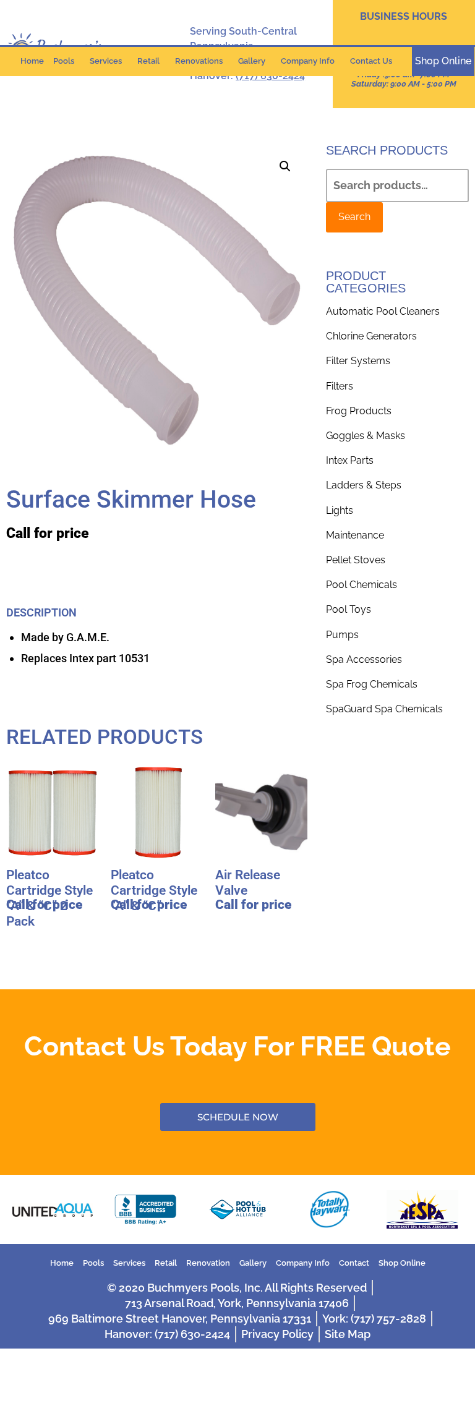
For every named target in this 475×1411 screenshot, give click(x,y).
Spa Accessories (364, 659)
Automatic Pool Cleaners (383, 311)
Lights (339, 510)
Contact (354, 1263)
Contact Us (371, 61)
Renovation (208, 1263)
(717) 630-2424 (270, 76)
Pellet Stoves (355, 560)
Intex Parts (350, 460)
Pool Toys (348, 609)
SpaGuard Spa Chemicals (384, 709)
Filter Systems (358, 361)
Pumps (342, 635)
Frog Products (359, 411)
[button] (285, 166)
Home (32, 61)
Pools (63, 61)
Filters (339, 386)
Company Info (308, 61)
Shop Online (402, 1263)
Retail (148, 61)
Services (106, 61)
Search (354, 217)
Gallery (251, 61)
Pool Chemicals (361, 584)
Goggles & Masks (365, 435)
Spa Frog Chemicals (371, 684)
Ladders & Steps (363, 485)
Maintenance (355, 535)
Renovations (199, 61)
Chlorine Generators (371, 336)
